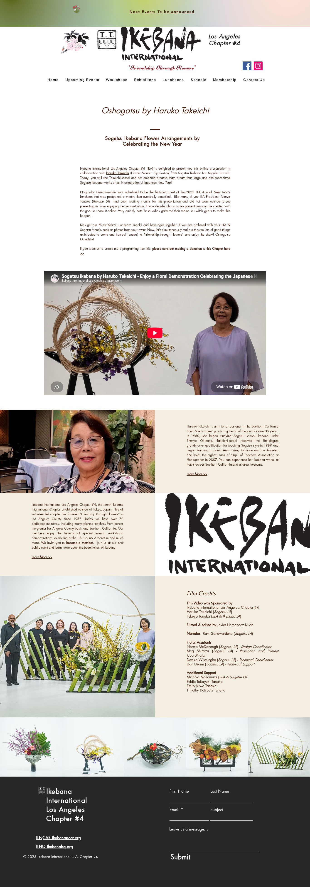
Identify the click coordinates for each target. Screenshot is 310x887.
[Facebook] (247, 65)
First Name (179, 791)
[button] (116, 80)
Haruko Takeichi (117, 173)
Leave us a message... (188, 829)
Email (174, 809)
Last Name (219, 791)
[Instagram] (258, 65)
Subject (216, 809)
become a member (79, 542)
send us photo (112, 229)
